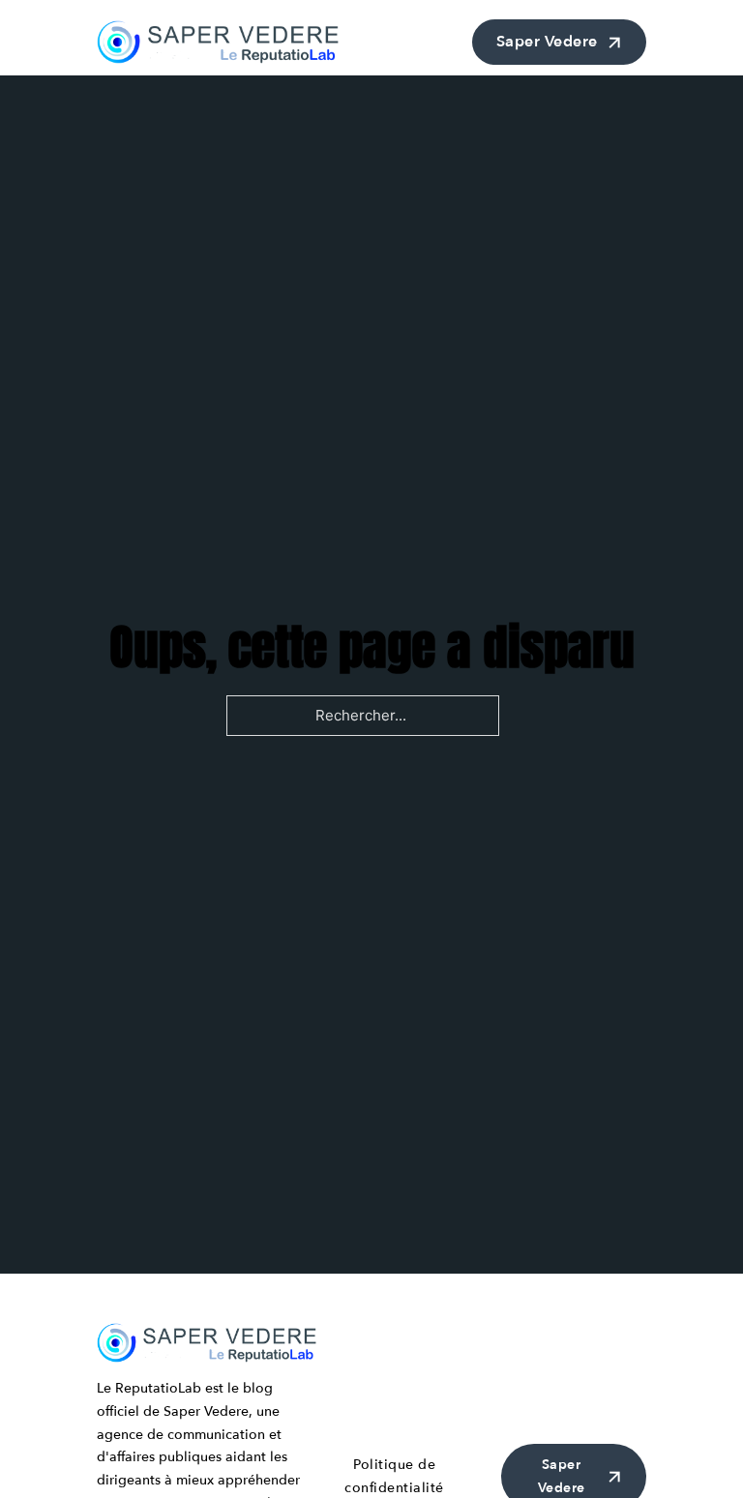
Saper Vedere (547, 41)
